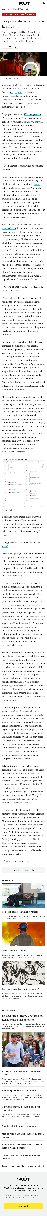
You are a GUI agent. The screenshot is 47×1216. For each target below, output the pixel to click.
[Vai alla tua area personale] (44, 2)
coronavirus (15, 861)
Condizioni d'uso (35, 1188)
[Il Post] (23, 3)
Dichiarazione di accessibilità (23, 1190)
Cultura (6, 9)
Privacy (34, 1185)
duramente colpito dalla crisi (16, 99)
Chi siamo (13, 1185)
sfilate (26, 861)
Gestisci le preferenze (15, 1188)
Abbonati (23, 1206)
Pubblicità (24, 1185)
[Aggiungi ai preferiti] (16, 46)
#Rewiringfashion (32, 114)
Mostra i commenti (23, 870)
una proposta (16, 92)
